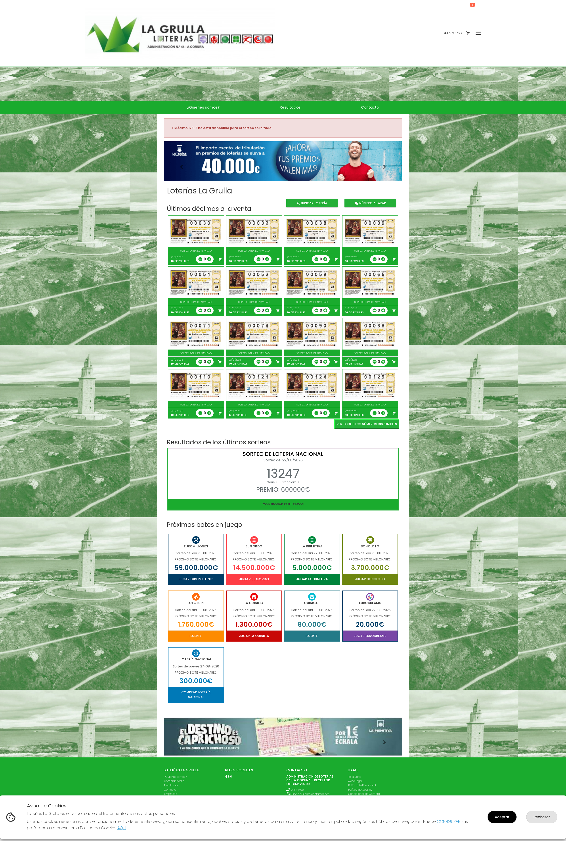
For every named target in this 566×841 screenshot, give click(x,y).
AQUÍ (121, 828)
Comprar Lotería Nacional (196, 694)
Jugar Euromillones (196, 579)
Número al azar (372, 203)
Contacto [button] (370, 107)
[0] (470, 33)
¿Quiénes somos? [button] (203, 107)
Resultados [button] (290, 107)
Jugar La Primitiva (312, 579)
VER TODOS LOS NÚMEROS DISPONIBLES (367, 424)
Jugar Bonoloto (370, 579)
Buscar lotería (313, 203)
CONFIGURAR (448, 821)
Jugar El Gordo (254, 579)
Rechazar (541, 817)
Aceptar (502, 817)
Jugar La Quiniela (254, 636)
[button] (181, 166)
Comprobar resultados (283, 504)
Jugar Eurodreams (370, 636)
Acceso (454, 33)
